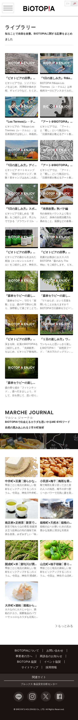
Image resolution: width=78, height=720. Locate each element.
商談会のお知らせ (51, 656)
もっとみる (65, 626)
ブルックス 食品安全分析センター (39, 684)
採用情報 (51, 667)
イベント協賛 (52, 661)
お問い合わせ (54, 650)
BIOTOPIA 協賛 (27, 661)
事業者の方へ (24, 656)
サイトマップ (29, 667)
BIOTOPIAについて (27, 650)
